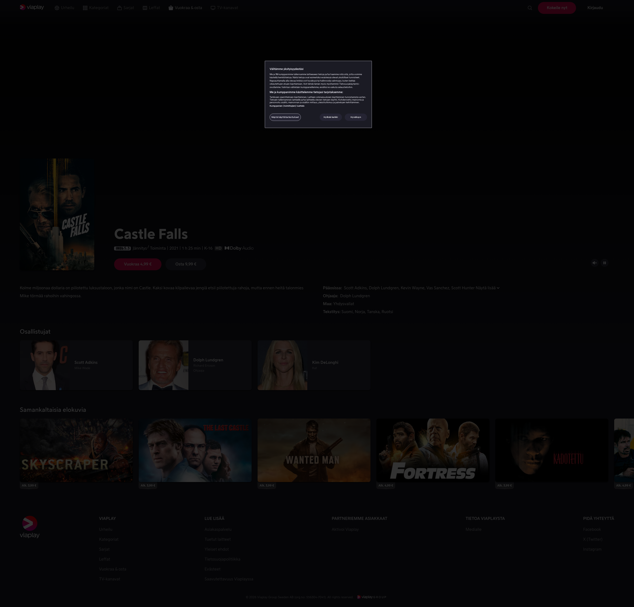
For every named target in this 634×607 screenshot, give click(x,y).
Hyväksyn (356, 117)
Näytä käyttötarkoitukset (285, 117)
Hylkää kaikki (331, 117)
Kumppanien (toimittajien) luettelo (287, 106)
